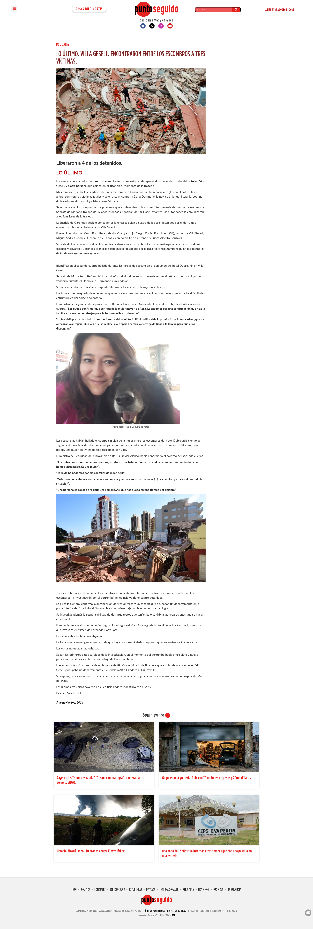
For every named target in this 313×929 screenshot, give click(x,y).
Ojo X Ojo (218, 889)
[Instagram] (161, 25)
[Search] (236, 9)
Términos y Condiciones (154, 910)
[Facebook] (143, 25)
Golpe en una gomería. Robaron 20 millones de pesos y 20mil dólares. (207, 777)
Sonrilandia (234, 889)
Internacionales (169, 889)
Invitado (151, 889)
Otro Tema (188, 889)
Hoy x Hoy (203, 889)
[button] (14, 9)
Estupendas (135, 889)
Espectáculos (117, 889)
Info (74, 889)
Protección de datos (176, 910)
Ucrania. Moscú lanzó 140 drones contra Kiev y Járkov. (91, 851)
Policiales (62, 44)
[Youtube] (170, 25)
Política (85, 889)
